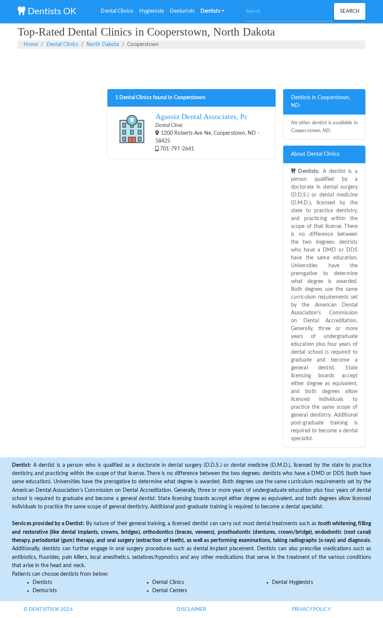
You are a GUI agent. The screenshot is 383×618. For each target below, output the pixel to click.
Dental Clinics (62, 44)
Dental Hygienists (292, 582)
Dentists (42, 582)
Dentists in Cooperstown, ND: (320, 101)
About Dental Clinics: (315, 154)
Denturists (45, 590)
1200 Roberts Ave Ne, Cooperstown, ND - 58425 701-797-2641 (207, 132)
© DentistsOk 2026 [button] (48, 609)
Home (31, 44)
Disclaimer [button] (191, 609)
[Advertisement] (191, 68)
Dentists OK (50, 11)
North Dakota (102, 44)
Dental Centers (169, 590)
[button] (212, 11)
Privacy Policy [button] (311, 609)
